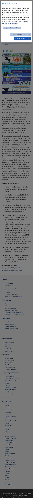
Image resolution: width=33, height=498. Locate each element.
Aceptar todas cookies (22, 38)
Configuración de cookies (10, 28)
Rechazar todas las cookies (21, 34)
